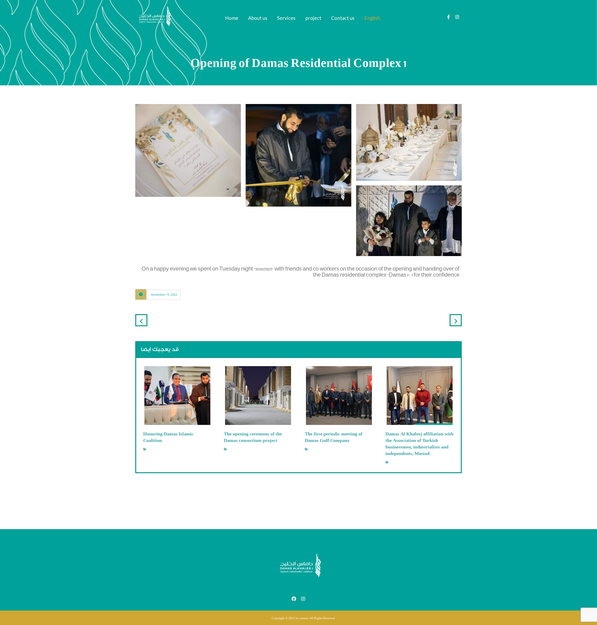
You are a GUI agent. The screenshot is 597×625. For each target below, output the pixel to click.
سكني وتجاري (157, 449)
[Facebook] (448, 17)
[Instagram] (457, 17)
